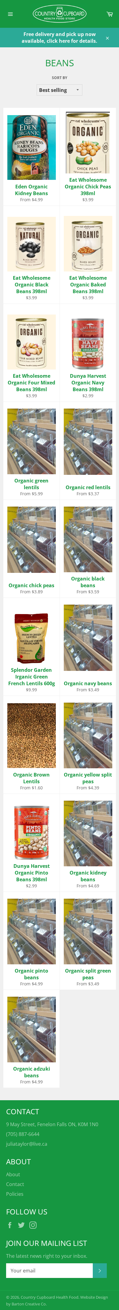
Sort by (59, 77)
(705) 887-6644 (22, 1134)
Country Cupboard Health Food (49, 1297)
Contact (15, 1184)
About (13, 1174)
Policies (14, 1194)
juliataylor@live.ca (26, 1144)
